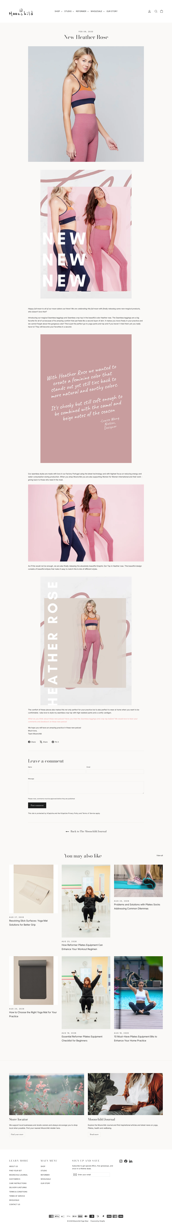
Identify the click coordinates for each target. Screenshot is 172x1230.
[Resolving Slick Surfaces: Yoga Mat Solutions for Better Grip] (33, 889)
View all (160, 855)
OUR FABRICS (14, 1179)
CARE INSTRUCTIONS (17, 1183)
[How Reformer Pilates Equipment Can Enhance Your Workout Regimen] (86, 901)
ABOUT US (13, 1166)
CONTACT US (14, 1204)
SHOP (57, 11)
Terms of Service (88, 813)
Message (31, 779)
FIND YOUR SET (15, 1171)
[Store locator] (46, 1094)
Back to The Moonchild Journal (88, 831)
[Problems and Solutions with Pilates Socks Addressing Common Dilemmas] (138, 881)
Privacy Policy (73, 813)
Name (30, 767)
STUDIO (68, 11)
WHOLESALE (97, 11)
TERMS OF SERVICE (17, 1196)
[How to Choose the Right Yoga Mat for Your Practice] (33, 980)
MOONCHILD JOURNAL (18, 1175)
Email (88, 767)
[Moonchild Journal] (125, 1094)
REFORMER (81, 11)
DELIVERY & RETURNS (18, 1187)
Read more (94, 1134)
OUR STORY (112, 11)
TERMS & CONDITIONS (18, 1192)
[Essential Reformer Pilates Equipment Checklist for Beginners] (86, 992)
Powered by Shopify (98, 1221)
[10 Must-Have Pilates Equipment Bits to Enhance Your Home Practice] (138, 992)
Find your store (17, 1134)
